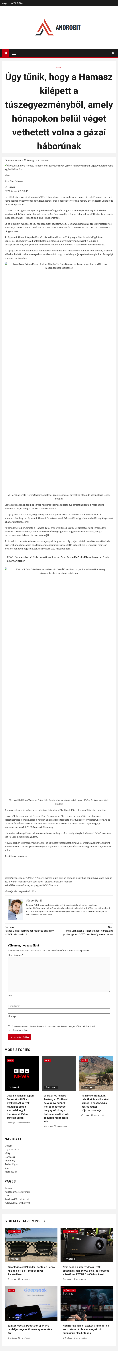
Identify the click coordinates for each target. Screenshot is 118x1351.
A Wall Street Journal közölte (89, 244)
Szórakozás (14, 1232)
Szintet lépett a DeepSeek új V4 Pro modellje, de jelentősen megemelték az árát (31, 1329)
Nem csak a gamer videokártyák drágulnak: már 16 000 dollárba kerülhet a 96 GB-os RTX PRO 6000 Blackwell (86, 1271)
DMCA (8, 1195)
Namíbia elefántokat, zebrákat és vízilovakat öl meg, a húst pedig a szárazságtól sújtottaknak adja (95, 1103)
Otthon (8, 1145)
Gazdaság (10, 1156)
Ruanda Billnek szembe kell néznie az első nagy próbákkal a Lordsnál (29, 930)
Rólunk (8, 1188)
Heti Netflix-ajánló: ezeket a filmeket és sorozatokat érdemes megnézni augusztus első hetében (86, 1329)
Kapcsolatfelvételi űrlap (17, 1191)
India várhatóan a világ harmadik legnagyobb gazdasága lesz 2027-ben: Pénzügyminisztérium (88, 930)
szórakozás (11, 1171)
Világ (58, 67)
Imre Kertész (26, 1279)
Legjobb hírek (12, 1149)
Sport (7, 1167)
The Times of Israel (49, 217)
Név (11, 995)
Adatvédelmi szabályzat (17, 1202)
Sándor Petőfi (14, 160)
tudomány (10, 1160)
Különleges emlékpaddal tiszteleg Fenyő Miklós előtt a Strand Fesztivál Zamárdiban (31, 1271)
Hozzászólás (15, 954)
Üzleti (11, 1290)
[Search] (113, 53)
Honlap (12, 1016)
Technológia (11, 1164)
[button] (59, 884)
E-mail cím (14, 1005)
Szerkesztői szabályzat (17, 1199)
